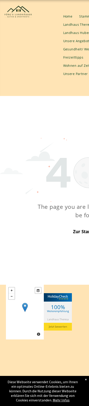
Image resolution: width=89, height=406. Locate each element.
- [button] (12, 296)
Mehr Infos (61, 400)
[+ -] (25, 312)
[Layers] (38, 290)
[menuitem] (68, 16)
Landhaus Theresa (58, 319)
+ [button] (12, 290)
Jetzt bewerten (58, 326)
